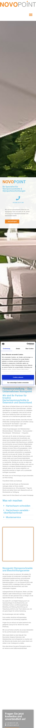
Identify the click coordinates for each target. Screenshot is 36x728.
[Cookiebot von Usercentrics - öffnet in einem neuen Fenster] (26, 344)
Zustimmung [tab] (6, 348)
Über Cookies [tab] (30, 348)
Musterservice (13, 517)
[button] (30, 15)
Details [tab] (18, 348)
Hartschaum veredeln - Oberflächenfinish (17, 511)
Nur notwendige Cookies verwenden (18, 382)
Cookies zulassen (18, 377)
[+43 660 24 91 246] (18, 198)
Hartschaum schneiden (18, 505)
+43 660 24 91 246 (18, 202)
